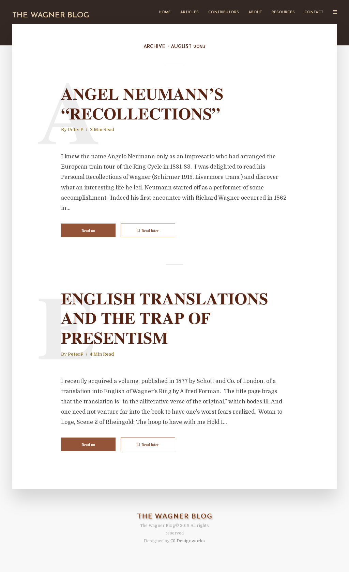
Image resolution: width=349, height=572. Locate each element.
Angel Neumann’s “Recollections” (142, 103)
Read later (150, 230)
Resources (283, 12)
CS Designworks (187, 541)
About (255, 12)
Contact (313, 12)
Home (165, 12)
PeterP (76, 129)
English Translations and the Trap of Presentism (164, 317)
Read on (88, 230)
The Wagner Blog (50, 15)
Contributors (223, 12)
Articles (189, 12)
